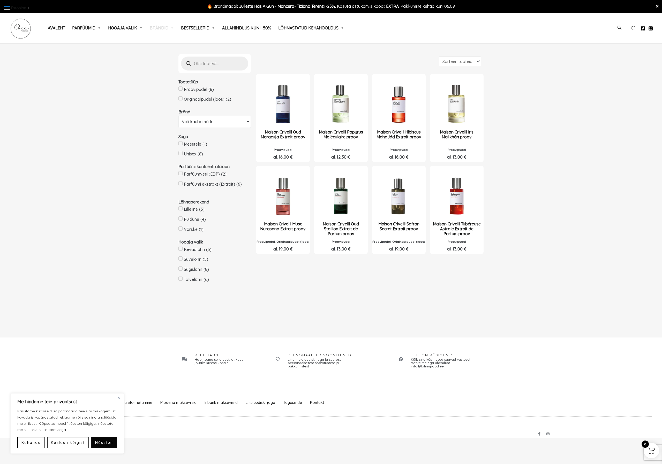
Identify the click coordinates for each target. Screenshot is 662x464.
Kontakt (317, 402)
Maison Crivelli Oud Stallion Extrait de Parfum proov (341, 228)
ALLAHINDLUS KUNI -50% (246, 27)
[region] (67, 423)
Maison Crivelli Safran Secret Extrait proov (398, 226)
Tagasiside (292, 402)
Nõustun (104, 442)
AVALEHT (56, 27)
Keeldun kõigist (68, 442)
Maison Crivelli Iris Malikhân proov (456, 134)
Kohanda (31, 442)
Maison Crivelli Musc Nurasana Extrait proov (283, 226)
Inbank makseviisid (221, 402)
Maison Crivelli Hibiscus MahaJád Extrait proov (399, 134)
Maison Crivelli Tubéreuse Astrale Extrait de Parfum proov (457, 228)
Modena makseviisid (178, 402)
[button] (619, 28)
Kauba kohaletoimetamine (128, 402)
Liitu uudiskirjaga (260, 402)
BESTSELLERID (195, 27)
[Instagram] (650, 28)
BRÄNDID (159, 27)
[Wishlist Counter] (633, 28)
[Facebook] (643, 28)
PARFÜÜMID (83, 27)
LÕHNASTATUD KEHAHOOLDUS (308, 27)
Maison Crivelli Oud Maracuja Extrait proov (283, 134)
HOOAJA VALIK (122, 27)
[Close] (119, 398)
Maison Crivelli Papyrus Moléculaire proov (341, 134)
